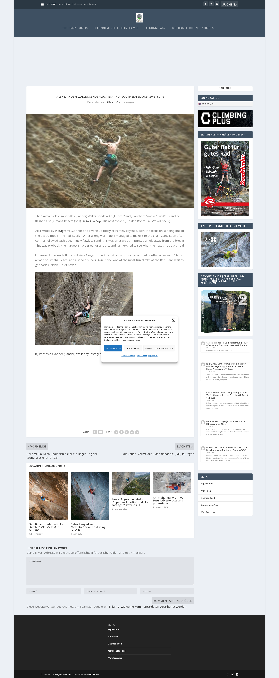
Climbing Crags (155, 28)
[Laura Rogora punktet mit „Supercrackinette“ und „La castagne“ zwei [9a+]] (131, 483)
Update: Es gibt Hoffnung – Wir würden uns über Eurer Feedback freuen (226, 344)
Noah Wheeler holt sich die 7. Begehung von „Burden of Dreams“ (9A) (227, 448)
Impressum (153, 356)
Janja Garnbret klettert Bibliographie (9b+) (226, 422)
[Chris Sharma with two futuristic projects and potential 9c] (172, 482)
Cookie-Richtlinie (128, 356)
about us (208, 28)
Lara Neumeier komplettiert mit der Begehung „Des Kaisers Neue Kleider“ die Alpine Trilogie (226, 366)
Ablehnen (133, 348)
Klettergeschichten (185, 28)
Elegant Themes (63, 674)
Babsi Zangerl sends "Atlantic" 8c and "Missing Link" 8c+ (88, 527)
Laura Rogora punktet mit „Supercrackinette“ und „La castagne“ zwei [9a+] (130, 502)
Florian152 (211, 447)
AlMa (109, 102)
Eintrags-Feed (208, 498)
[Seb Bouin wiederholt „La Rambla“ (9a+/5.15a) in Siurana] (48, 496)
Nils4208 (210, 363)
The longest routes (75, 28)
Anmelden (206, 490)
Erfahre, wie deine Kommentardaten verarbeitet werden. (148, 607)
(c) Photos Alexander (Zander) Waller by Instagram (69, 354)
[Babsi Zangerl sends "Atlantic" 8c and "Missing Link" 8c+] (90, 496)
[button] (173, 320)
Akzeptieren (113, 348)
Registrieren (207, 483)
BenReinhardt (213, 421)
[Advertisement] (139, 58)
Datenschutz (142, 356)
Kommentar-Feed (210, 505)
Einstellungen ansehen (159, 348)
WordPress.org (208, 512)
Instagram (62, 231)
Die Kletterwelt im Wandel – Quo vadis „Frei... (79, 4)
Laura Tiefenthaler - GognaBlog (222, 392)
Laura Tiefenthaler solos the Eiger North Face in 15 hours (227, 395)
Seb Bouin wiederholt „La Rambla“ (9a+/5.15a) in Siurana (46, 527)
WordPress (93, 674)
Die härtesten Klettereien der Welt (117, 28)
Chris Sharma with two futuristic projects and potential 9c (168, 500)
